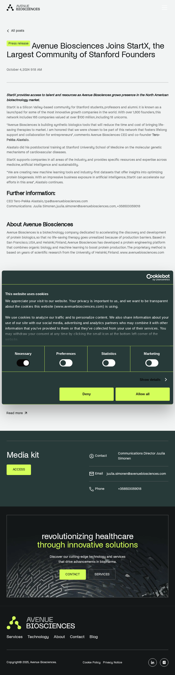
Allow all (142, 394)
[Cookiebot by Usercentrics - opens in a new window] (150, 277)
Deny (86, 394)
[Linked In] (152, 662)
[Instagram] (164, 662)
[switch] (65, 362)
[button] (163, 7)
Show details (150, 380)
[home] (23, 7)
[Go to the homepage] (41, 622)
